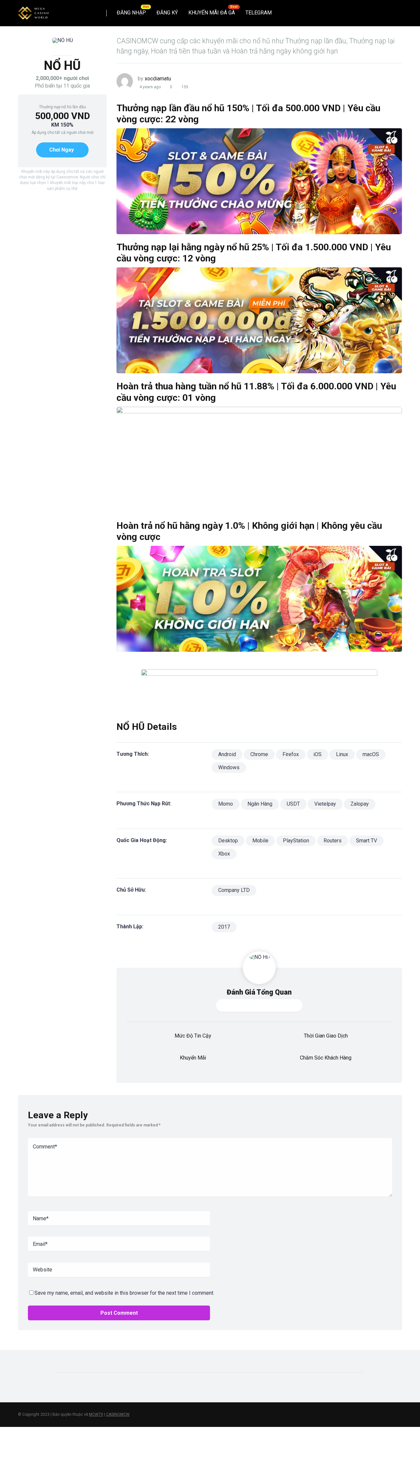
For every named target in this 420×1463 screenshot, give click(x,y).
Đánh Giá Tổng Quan (259, 992)
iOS (317, 754)
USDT (293, 804)
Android (227, 754)
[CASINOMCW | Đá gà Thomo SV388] (33, 11)
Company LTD (234, 890)
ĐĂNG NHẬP (131, 13)
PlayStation (296, 840)
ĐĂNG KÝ (167, 13)
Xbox (224, 854)
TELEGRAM (258, 13)
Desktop (228, 840)
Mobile (260, 840)
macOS (371, 754)
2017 (224, 927)
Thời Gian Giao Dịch (326, 1036)
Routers (333, 840)
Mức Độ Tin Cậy (193, 1036)
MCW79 (96, 1414)
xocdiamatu (158, 78)
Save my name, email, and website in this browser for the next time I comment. (124, 1293)
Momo (225, 804)
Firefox (291, 754)
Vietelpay (325, 804)
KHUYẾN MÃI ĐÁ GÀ (211, 13)
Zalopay (359, 804)
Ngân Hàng (259, 804)
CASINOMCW (118, 1414)
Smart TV (366, 840)
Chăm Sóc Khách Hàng (325, 1058)
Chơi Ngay (61, 150)
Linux (342, 754)
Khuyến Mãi (193, 1058)
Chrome (259, 754)
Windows (229, 767)
